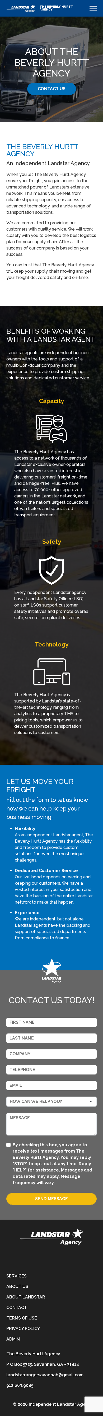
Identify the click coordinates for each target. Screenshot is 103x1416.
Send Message (51, 1198)
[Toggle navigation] (93, 8)
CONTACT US (51, 88)
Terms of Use (21, 1318)
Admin (13, 1339)
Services (16, 1276)
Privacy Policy (23, 1328)
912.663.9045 (19, 1385)
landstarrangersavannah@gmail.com (44, 1374)
